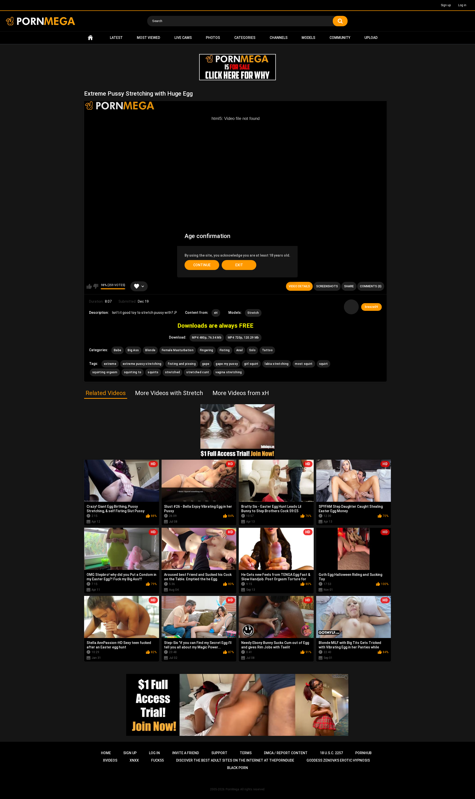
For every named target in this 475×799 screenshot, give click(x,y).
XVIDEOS (110, 760)
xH (216, 313)
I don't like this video (95, 286)
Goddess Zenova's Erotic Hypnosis (338, 760)
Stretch (253, 313)
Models (308, 38)
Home (90, 37)
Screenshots (327, 286)
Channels (278, 38)
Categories (244, 38)
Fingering (206, 350)
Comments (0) (370, 286)
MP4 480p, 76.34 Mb (206, 337)
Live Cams (183, 38)
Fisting (225, 350)
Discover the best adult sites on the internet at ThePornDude (235, 760)
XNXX (134, 760)
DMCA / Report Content (286, 753)
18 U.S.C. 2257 (331, 753)
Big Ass (133, 350)
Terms (246, 753)
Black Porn (237, 768)
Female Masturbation (177, 350)
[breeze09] (351, 306)
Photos (213, 38)
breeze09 (371, 307)
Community (340, 38)
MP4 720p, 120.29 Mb (243, 337)
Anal (239, 350)
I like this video (89, 286)
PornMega (232, 789)
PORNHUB (363, 753)
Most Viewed (148, 38)
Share (349, 286)
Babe (117, 350)
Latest (116, 38)
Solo (252, 350)
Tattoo (267, 350)
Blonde (150, 350)
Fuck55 (157, 760)
